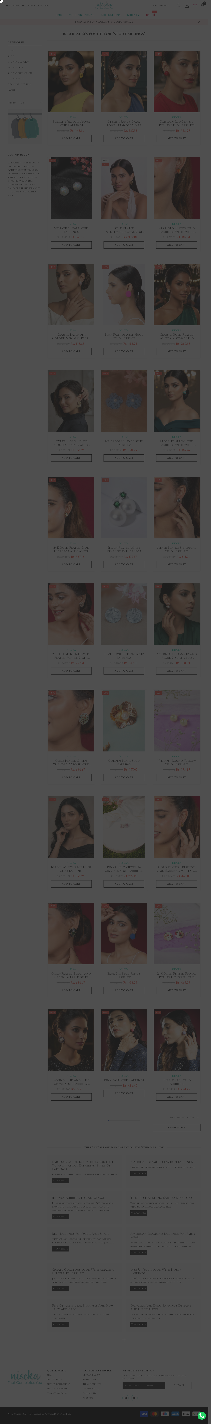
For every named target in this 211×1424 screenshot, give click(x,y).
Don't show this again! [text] (107, 749)
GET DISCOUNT (105, 728)
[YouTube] (109, 736)
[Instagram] (101, 736)
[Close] (176, 664)
